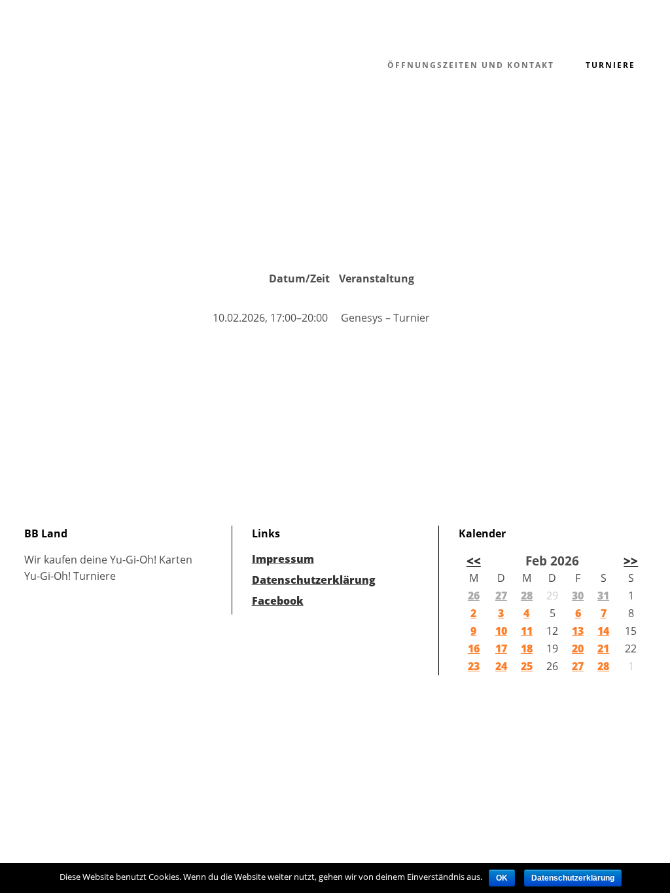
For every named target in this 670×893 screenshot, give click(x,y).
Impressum (283, 559)
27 (501, 595)
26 (474, 595)
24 (501, 666)
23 (474, 666)
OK (502, 878)
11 (527, 631)
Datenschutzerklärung (314, 580)
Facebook (278, 601)
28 (527, 595)
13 (578, 631)
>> (631, 560)
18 (527, 648)
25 (527, 666)
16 (474, 648)
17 (501, 648)
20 (578, 648)
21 (603, 648)
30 (578, 595)
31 (603, 595)
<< (474, 560)
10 (501, 631)
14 (603, 631)
